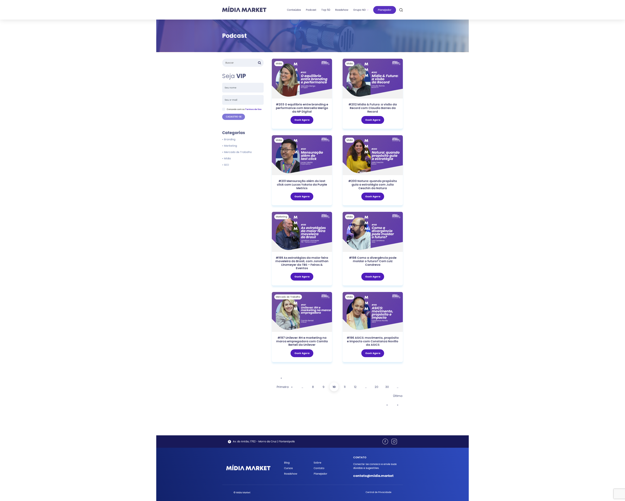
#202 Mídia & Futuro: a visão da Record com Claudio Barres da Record (372, 107)
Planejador (384, 10)
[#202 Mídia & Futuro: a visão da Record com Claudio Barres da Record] (373, 78)
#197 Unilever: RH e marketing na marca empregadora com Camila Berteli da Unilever (302, 341)
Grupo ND (359, 10)
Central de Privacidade (378, 492)
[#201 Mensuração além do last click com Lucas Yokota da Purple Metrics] (302, 155)
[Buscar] (401, 10)
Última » (397, 400)
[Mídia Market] (244, 9)
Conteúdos (294, 10)
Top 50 (325, 10)
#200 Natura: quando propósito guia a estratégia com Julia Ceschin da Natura (372, 184)
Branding (229, 139)
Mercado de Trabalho (288, 296)
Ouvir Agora (301, 120)
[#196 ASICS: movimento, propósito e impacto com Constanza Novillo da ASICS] (373, 312)
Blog (287, 463)
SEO (226, 165)
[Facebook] (385, 441)
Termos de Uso (253, 109)
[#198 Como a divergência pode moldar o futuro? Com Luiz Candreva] (373, 231)
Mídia (279, 63)
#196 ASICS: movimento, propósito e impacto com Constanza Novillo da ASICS (373, 341)
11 (345, 387)
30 (387, 387)
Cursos (288, 468)
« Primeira (281, 382)
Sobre (317, 463)
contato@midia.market (373, 475)
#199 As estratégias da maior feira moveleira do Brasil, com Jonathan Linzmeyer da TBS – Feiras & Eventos (301, 263)
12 (355, 387)
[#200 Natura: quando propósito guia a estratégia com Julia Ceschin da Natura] (373, 155)
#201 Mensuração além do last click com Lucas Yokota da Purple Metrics (302, 184)
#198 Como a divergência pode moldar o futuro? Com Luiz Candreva (372, 261)
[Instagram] (394, 441)
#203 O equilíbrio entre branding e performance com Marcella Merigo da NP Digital (302, 107)
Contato (319, 468)
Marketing (281, 216)
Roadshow (341, 10)
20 (376, 387)
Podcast (311, 10)
